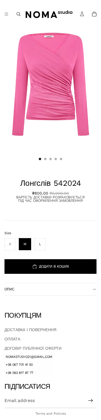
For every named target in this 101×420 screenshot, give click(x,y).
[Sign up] (91, 400)
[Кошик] (94, 14)
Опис (9, 289)
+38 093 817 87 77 (19, 373)
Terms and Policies (50, 414)
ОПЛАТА (12, 339)
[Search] (18, 14)
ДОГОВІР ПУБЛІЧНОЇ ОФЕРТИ (32, 348)
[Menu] (6, 14)
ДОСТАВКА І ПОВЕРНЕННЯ (30, 329)
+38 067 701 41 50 (19, 365)
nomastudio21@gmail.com (29, 356)
